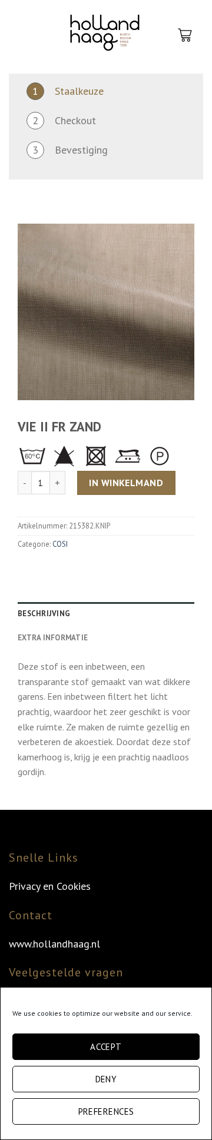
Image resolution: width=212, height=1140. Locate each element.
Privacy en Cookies (50, 886)
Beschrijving (44, 614)
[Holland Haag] (105, 35)
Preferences (106, 1111)
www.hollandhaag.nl (54, 943)
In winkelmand (126, 482)
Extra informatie (53, 638)
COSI (60, 544)
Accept (106, 1046)
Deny (106, 1079)
